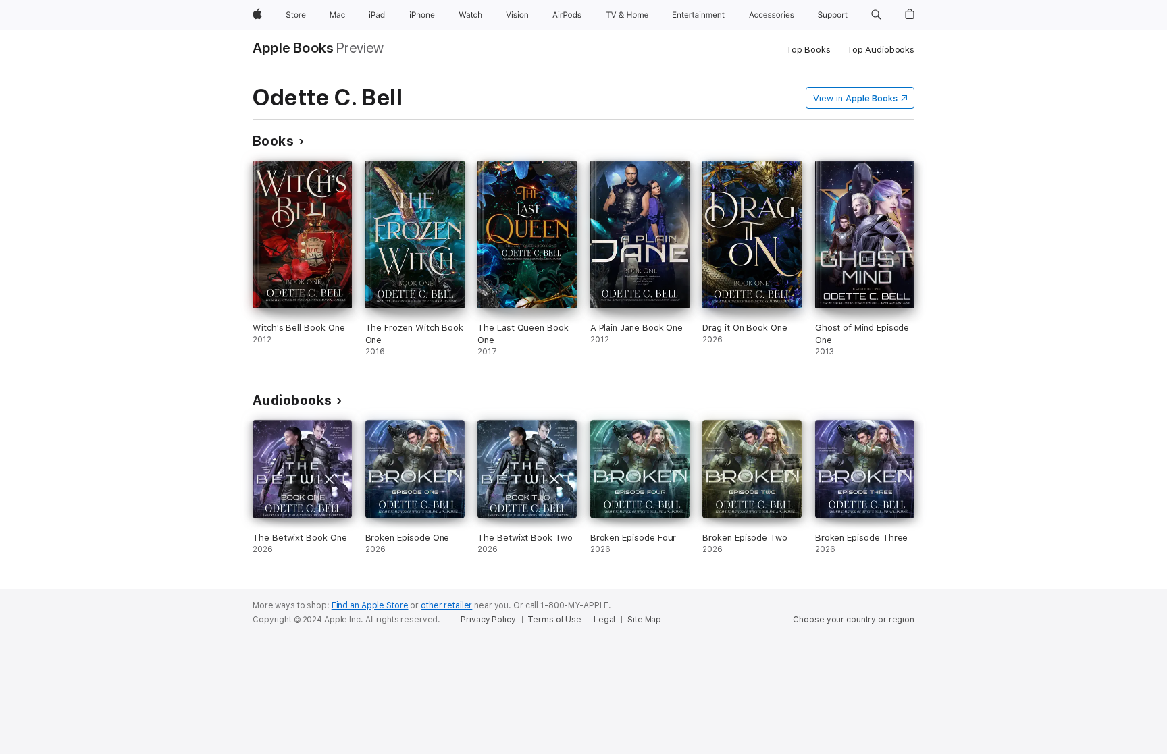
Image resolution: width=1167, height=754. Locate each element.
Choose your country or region (853, 619)
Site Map (644, 619)
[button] (876, 15)
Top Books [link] (808, 50)
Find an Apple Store (370, 605)
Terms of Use (554, 619)
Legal (604, 619)
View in (855, 98)
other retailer (446, 605)
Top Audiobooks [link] (880, 50)
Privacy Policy (488, 619)
